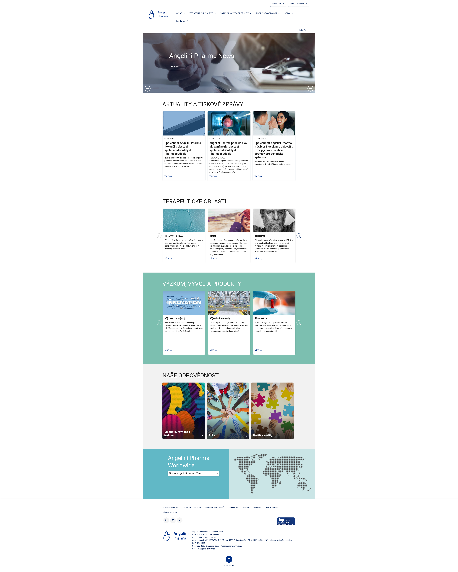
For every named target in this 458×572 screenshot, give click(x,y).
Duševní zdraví (174, 236)
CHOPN (260, 236)
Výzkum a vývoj (175, 318)
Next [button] (310, 89)
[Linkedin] (166, 520)
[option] (229, 63)
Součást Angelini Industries (203, 549)
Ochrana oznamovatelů (214, 507)
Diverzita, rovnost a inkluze (177, 433)
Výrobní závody (220, 318)
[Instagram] (173, 520)
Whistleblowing (271, 507)
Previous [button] (148, 89)
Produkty (261, 318)
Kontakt (246, 507)
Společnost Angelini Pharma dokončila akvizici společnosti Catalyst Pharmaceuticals (182, 148)
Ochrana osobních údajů (191, 507)
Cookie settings (170, 512)
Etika (212, 435)
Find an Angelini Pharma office (185, 473)
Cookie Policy (233, 507)
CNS (213, 236)
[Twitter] (179, 520)
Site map (257, 507)
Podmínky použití (170, 507)
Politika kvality (262, 435)
